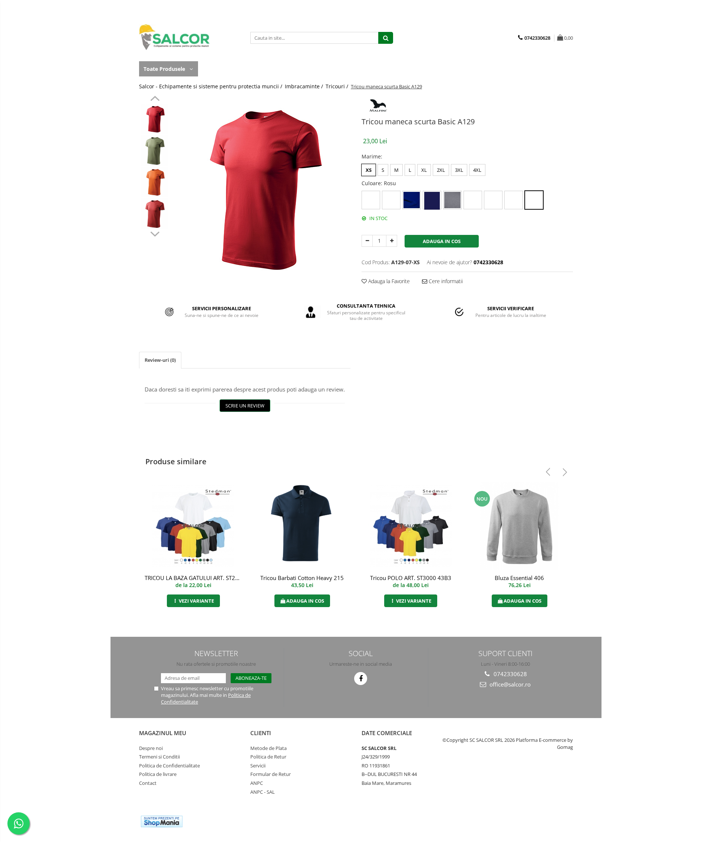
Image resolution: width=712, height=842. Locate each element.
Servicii (258, 765)
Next (154, 233)
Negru (514, 200)
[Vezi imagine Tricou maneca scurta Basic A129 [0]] (154, 119)
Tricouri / (338, 86)
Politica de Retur (268, 756)
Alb (371, 200)
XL (424, 170)
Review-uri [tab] (160, 360)
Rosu (534, 200)
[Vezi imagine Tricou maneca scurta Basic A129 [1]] (154, 150)
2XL (441, 170)
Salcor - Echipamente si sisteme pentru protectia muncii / (211, 86)
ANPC (256, 783)
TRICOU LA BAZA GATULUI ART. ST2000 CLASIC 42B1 (194, 577)
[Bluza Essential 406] (519, 526)
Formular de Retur (270, 774)
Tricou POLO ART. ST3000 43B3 (410, 577)
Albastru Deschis (391, 200)
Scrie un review (244, 405)
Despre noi (151, 748)
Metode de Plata (268, 748)
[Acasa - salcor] (176, 37)
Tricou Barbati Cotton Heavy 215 (302, 577)
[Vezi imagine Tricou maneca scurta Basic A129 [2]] (154, 182)
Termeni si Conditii (159, 756)
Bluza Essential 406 (519, 577)
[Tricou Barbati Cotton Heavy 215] (302, 526)
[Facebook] (360, 678)
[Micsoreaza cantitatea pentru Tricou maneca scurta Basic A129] (367, 241)
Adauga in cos (442, 241)
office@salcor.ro (509, 684)
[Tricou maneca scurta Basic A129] (262, 188)
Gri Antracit (473, 200)
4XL (477, 170)
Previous (154, 99)
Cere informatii (445, 281)
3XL (459, 170)
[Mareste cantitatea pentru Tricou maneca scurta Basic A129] (391, 241)
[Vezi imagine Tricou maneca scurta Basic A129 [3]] (154, 213)
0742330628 (509, 674)
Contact (147, 783)
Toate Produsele (165, 68)
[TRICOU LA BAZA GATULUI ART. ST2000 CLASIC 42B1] (193, 526)
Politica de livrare (158, 774)
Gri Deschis (493, 200)
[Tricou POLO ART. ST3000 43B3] (410, 526)
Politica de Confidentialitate (169, 765)
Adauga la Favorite (388, 281)
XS (369, 170)
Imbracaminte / (304, 86)
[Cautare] (385, 38)
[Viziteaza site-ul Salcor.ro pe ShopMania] (161, 821)
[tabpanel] (262, 188)
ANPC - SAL (262, 792)
